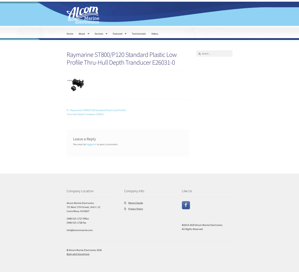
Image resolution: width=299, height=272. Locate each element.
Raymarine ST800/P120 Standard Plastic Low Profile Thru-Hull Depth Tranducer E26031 (96, 112)
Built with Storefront (78, 254)
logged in (91, 144)
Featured (117, 33)
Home (70, 33)
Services (99, 33)
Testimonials (139, 33)
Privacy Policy (135, 208)
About (82, 33)
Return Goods (135, 202)
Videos (154, 33)
